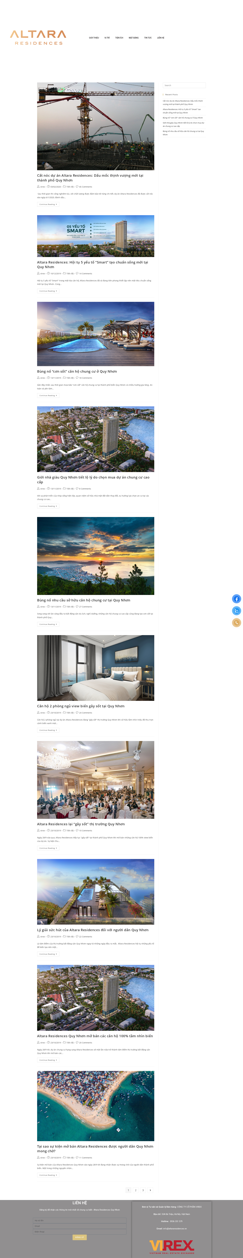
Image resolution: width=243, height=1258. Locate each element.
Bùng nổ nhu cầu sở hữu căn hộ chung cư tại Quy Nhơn (83, 600)
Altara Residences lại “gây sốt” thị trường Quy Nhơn (81, 824)
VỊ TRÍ (107, 38)
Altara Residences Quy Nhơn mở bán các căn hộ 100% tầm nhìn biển (95, 1036)
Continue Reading (49, 203)
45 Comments (85, 186)
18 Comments (85, 378)
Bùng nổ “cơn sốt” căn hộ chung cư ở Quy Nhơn (77, 371)
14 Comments (85, 273)
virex (42, 186)
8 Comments (85, 488)
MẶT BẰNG (134, 38)
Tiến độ (70, 186)
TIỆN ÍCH (119, 38)
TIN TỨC (148, 38)
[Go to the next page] (150, 1190)
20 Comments (85, 1042)
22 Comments (85, 936)
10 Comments (85, 830)
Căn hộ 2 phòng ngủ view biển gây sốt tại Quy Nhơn (80, 706)
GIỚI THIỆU (94, 38)
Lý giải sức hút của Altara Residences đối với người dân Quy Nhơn (92, 930)
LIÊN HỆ (160, 38)
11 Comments (85, 1157)
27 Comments (85, 606)
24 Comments (85, 712)
